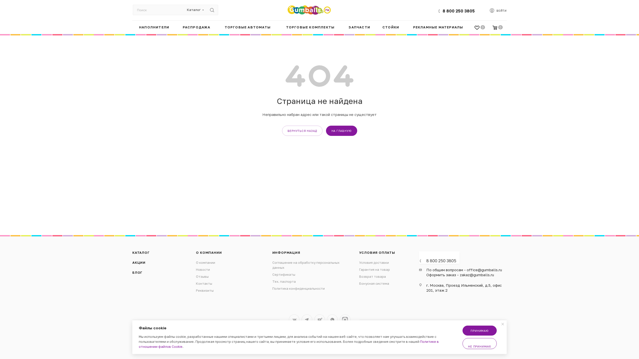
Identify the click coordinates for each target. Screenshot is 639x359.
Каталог (141, 253)
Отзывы (202, 276)
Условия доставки (374, 263)
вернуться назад (302, 130)
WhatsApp (332, 319)
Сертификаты (283, 274)
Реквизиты (205, 290)
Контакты (204, 283)
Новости (203, 269)
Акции (139, 263)
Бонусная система (374, 283)
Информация (286, 253)
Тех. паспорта (284, 281)
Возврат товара (372, 276)
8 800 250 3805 (459, 10)
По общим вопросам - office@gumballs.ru (464, 270)
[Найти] (212, 10)
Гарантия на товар (374, 269)
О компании (209, 253)
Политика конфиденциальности (298, 288)
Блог (137, 272)
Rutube (319, 319)
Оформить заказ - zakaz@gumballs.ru (460, 274)
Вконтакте (294, 319)
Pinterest (345, 319)
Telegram (307, 319)
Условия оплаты (377, 253)
